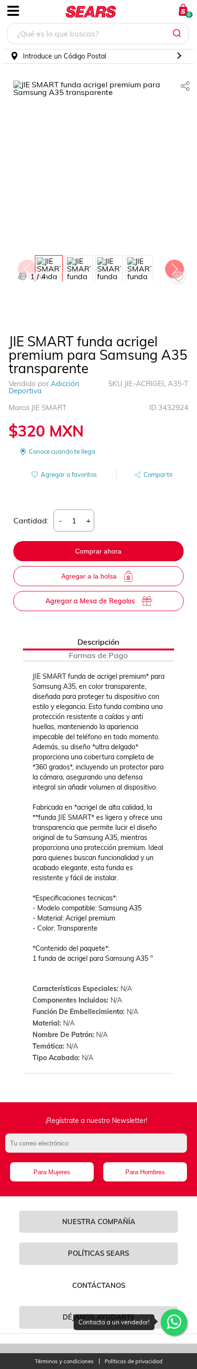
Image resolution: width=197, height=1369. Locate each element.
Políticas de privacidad (134, 1361)
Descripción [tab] (98, 642)
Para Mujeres (51, 1172)
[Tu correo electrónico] (98, 1147)
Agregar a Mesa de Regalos (90, 601)
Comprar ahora (98, 551)
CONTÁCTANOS (98, 1285)
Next (174, 267)
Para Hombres (145, 1172)
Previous (26, 267)
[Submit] (178, 34)
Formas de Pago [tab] (98, 655)
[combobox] (98, 35)
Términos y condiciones (64, 1361)
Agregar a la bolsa (89, 576)
